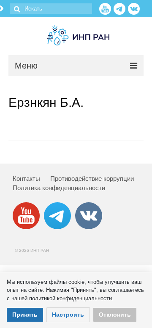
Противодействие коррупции (92, 178)
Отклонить (115, 314)
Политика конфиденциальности (59, 187)
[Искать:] (51, 8)
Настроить (68, 314)
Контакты (26, 178)
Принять (25, 314)
